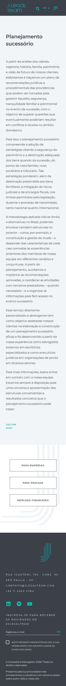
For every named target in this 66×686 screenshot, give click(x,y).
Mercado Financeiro (33, 500)
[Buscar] (38, 9)
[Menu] (55, 8)
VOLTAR (11, 424)
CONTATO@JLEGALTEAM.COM (30, 585)
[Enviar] (58, 632)
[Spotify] (19, 604)
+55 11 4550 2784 (20, 591)
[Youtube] (29, 604)
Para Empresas (33, 465)
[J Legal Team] (16, 8)
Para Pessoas (33, 482)
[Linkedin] (8, 604)
